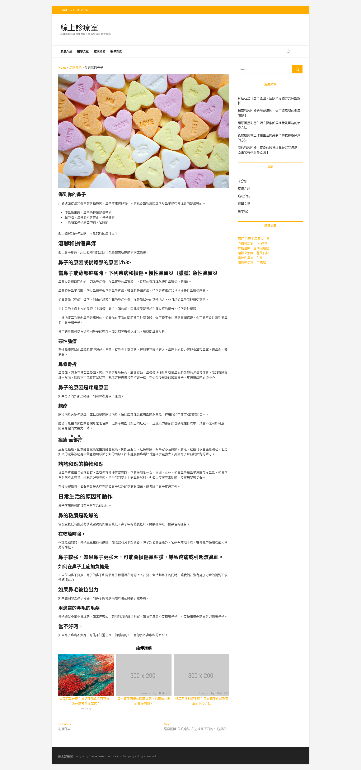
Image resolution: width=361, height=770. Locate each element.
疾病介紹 (66, 51)
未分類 (242, 181)
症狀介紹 (100, 51)
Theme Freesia (97, 756)
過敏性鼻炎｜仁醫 (250, 258)
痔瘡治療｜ (245, 248)
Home (62, 67)
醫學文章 (83, 51)
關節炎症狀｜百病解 (252, 262)
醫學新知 (116, 51)
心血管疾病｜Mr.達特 (252, 243)
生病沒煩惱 (261, 248)
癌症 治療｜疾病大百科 (254, 238)
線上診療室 (79, 27)
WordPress (114, 756)
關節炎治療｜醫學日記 (253, 253)
